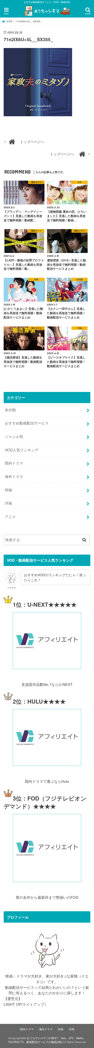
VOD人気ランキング (21, 449)
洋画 (8, 503)
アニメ (10, 516)
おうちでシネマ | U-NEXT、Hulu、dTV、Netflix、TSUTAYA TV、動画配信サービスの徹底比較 (47, 1040)
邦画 (8, 489)
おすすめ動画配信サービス (27, 423)
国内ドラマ (14, 463)
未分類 (10, 409)
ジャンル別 (14, 436)
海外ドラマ (14, 476)
